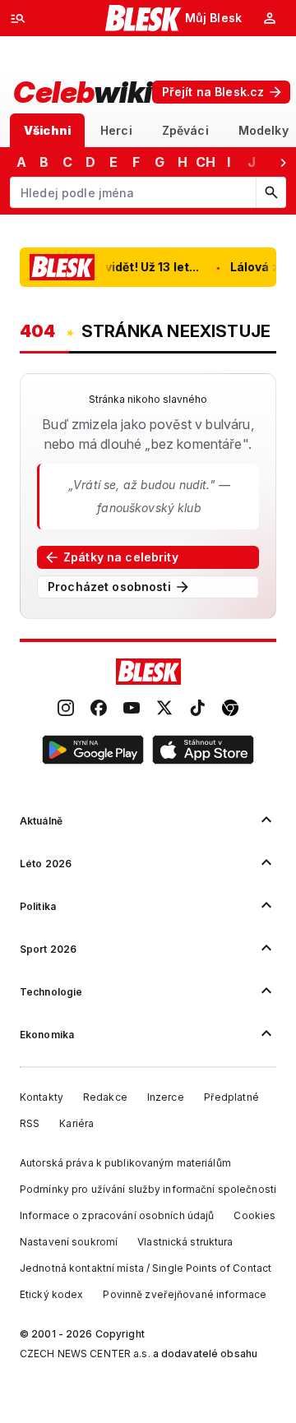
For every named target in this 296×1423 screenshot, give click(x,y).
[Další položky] (283, 162)
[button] (93, 752)
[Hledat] (270, 192)
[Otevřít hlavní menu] (18, 18)
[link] (66, 709)
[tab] (47, 130)
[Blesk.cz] (143, 18)
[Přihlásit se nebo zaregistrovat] (269, 18)
